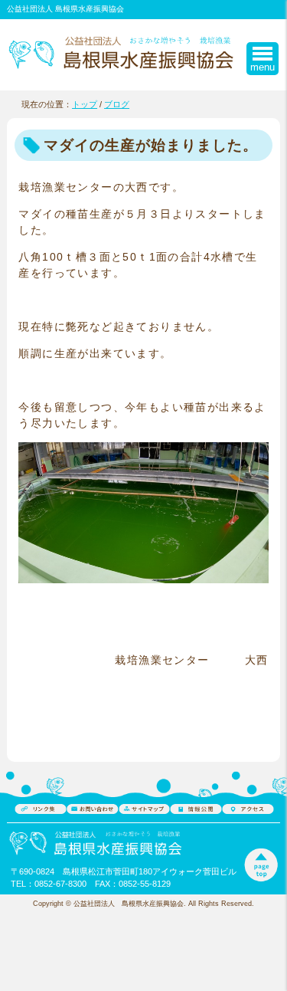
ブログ (116, 104)
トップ (84, 104)
